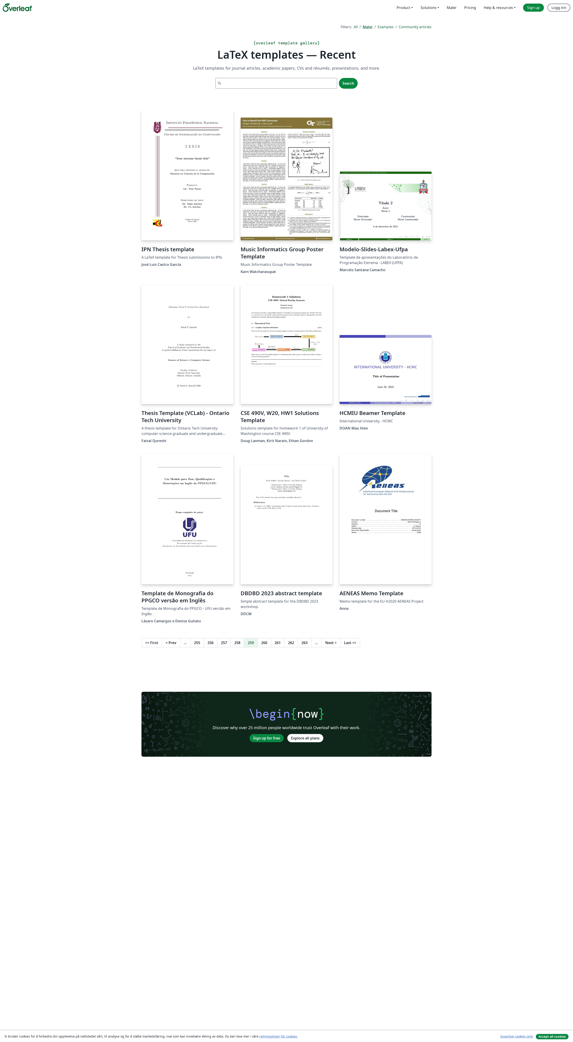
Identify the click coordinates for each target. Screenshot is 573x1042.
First (151, 642)
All (356, 26)
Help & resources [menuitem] (498, 7)
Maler (368, 26)
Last (350, 642)
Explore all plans (305, 738)
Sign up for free (266, 738)
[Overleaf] (17, 7)
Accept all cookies (552, 1036)
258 (237, 642)
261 (278, 642)
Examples (386, 26)
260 (264, 642)
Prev (171, 642)
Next (331, 642)
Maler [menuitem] (452, 7)
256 (210, 642)
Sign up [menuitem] (533, 7)
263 (304, 642)
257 (224, 642)
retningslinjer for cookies (278, 1036)
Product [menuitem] (403, 7)
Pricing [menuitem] (470, 7)
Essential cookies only (516, 1036)
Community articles (415, 26)
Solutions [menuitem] (428, 7)
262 (291, 642)
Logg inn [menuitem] (559, 7)
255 (197, 642)
